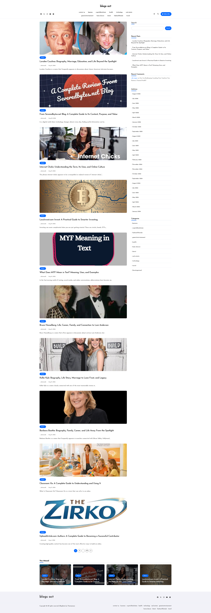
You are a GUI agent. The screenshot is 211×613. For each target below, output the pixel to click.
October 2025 (136, 127)
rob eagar (134, 78)
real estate (129, 12)
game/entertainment (87, 15)
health (111, 12)
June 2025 (135, 145)
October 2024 (136, 174)
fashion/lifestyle (118, 15)
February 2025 (137, 159)
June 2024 (135, 192)
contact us (82, 12)
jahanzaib (43, 65)
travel (128, 15)
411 (87, 550)
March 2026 (136, 117)
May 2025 (135, 150)
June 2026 (135, 103)
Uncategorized (137, 270)
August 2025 (136, 136)
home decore (100, 15)
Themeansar (71, 606)
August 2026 (136, 94)
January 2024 (136, 211)
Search (134, 23)
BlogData (62, 606)
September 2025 (137, 131)
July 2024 (135, 188)
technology (119, 12)
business (90, 12)
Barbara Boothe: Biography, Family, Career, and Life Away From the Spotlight (77, 431)
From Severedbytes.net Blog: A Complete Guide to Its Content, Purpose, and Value (78, 114)
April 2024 (135, 202)
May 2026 (135, 108)
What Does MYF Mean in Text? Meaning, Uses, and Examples (69, 272)
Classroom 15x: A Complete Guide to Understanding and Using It (70, 483)
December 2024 (137, 164)
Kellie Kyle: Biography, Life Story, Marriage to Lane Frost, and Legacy (73, 378)
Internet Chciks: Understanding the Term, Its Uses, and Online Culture (72, 167)
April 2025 (135, 155)
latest (109, 15)
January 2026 (136, 122)
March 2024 (136, 206)
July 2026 (135, 98)
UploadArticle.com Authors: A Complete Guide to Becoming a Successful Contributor (79, 536)
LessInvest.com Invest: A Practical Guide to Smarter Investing (69, 220)
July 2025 (135, 141)
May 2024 (135, 197)
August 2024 (136, 183)
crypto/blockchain (101, 12)
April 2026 (135, 112)
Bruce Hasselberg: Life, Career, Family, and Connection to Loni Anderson (74, 325)
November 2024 (137, 169)
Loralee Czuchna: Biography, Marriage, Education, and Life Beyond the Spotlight (78, 61)
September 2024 (137, 178)
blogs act (105, 6)
